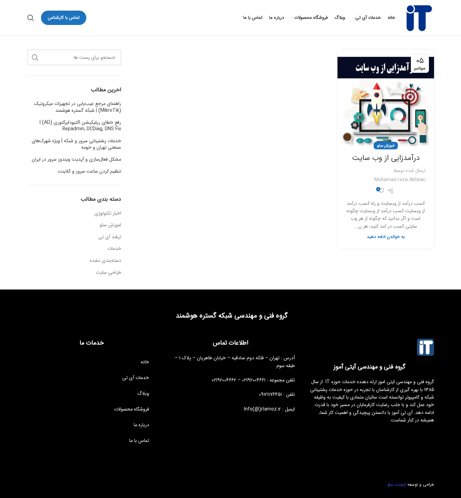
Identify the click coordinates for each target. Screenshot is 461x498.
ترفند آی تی (109, 237)
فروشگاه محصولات (131, 409)
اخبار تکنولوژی (108, 213)
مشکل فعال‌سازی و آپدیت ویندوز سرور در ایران (76, 159)
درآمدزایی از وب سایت (386, 158)
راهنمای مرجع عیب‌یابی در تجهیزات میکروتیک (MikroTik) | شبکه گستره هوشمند (77, 107)
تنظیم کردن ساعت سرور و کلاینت (89, 171)
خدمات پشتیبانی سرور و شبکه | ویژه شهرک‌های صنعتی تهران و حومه (76, 144)
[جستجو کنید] (31, 18)
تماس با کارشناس (64, 17)
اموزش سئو (385, 146)
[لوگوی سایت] (418, 17)
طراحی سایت (108, 272)
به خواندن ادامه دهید (386, 236)
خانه (145, 362)
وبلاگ (143, 393)
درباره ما (141, 425)
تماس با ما (139, 440)
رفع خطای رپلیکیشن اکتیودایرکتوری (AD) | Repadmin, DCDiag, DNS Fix (80, 126)
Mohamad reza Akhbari (400, 180)
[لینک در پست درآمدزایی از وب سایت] (385, 98)
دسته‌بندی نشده (105, 260)
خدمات (114, 248)
